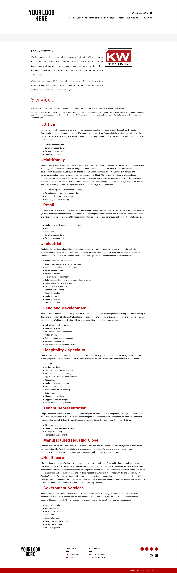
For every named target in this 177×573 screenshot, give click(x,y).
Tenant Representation (65, 408)
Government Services (63, 488)
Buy (106, 18)
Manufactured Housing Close (70, 440)
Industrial (52, 243)
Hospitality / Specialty (64, 350)
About (80, 18)
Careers (120, 18)
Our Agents (132, 18)
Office (49, 124)
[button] (93, 124)
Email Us (72, 557)
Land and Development (65, 308)
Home (71, 18)
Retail (48, 205)
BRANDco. (154, 570)
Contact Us (146, 18)
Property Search (93, 18)
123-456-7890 (141, 13)
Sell (112, 18)
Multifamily (54, 159)
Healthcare (53, 457)
